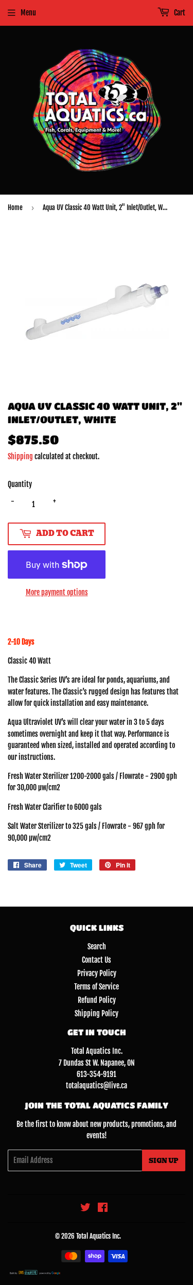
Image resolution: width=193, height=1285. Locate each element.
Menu (28, 12)
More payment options (57, 592)
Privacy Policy (96, 973)
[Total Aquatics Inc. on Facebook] (102, 1208)
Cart (178, 12)
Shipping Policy (96, 1013)
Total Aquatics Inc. (98, 1236)
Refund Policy (97, 1000)
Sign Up (164, 1161)
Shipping (20, 456)
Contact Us (96, 960)
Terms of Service (96, 986)
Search (96, 946)
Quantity (20, 484)
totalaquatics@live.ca (96, 1085)
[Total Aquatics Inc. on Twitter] (85, 1208)
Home (15, 207)
